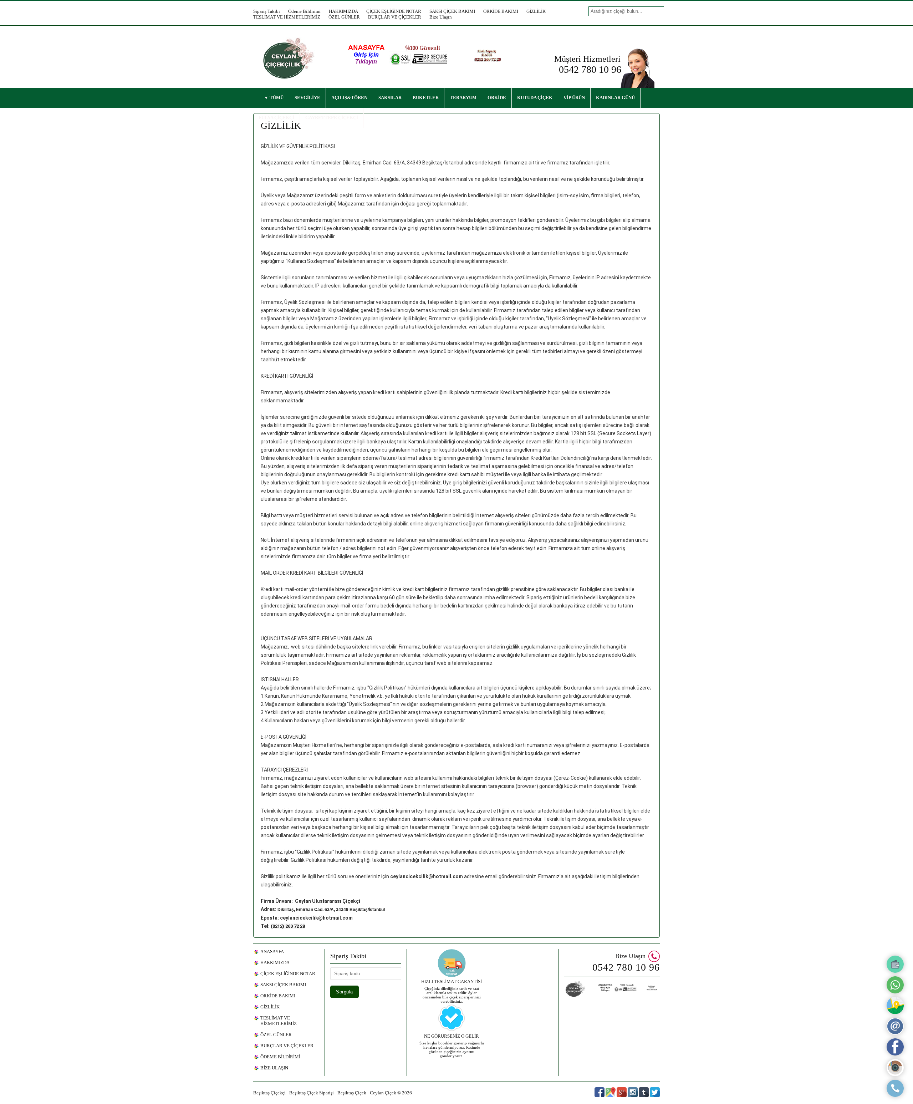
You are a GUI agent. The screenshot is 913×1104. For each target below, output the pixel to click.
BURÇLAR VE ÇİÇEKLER (394, 17)
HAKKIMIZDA (343, 11)
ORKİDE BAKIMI (500, 11)
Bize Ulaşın (440, 17)
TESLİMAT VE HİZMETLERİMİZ (286, 17)
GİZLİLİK (536, 11)
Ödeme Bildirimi (304, 11)
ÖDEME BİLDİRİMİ (280, 1056)
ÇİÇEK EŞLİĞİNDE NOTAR (393, 11)
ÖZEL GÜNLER (344, 17)
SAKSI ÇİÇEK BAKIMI (452, 11)
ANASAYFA (272, 951)
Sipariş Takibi (266, 11)
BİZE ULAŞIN (274, 1067)
